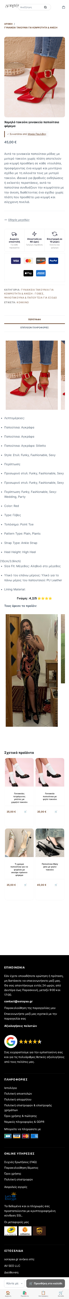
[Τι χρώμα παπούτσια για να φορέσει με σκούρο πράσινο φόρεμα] (19, 842)
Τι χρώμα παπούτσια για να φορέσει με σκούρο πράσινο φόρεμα (19, 870)
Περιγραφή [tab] (34, 319)
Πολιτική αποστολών (18, 1093)
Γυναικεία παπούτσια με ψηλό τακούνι (50, 796)
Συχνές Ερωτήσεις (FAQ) (20, 1162)
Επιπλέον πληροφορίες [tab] (34, 327)
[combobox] (30, 7)
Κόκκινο (23, 302)
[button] (17, 219)
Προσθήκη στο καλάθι (48, 1283)
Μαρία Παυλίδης (37, 133)
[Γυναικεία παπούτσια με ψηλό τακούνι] (50, 772)
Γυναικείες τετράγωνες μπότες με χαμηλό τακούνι (19, 797)
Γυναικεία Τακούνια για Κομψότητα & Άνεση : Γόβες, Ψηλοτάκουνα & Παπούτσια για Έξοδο (30, 293)
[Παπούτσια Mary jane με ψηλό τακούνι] (50, 842)
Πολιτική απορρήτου (17, 1099)
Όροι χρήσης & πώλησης (20, 1116)
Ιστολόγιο (10, 1088)
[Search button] (45, 7)
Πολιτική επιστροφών (18, 1179)
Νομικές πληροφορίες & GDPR (24, 1121)
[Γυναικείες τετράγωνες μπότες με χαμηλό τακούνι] (19, 772)
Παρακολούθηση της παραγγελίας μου (30, 1008)
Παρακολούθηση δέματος (21, 1167)
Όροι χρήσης (12, 1173)
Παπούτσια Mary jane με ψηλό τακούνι (50, 867)
